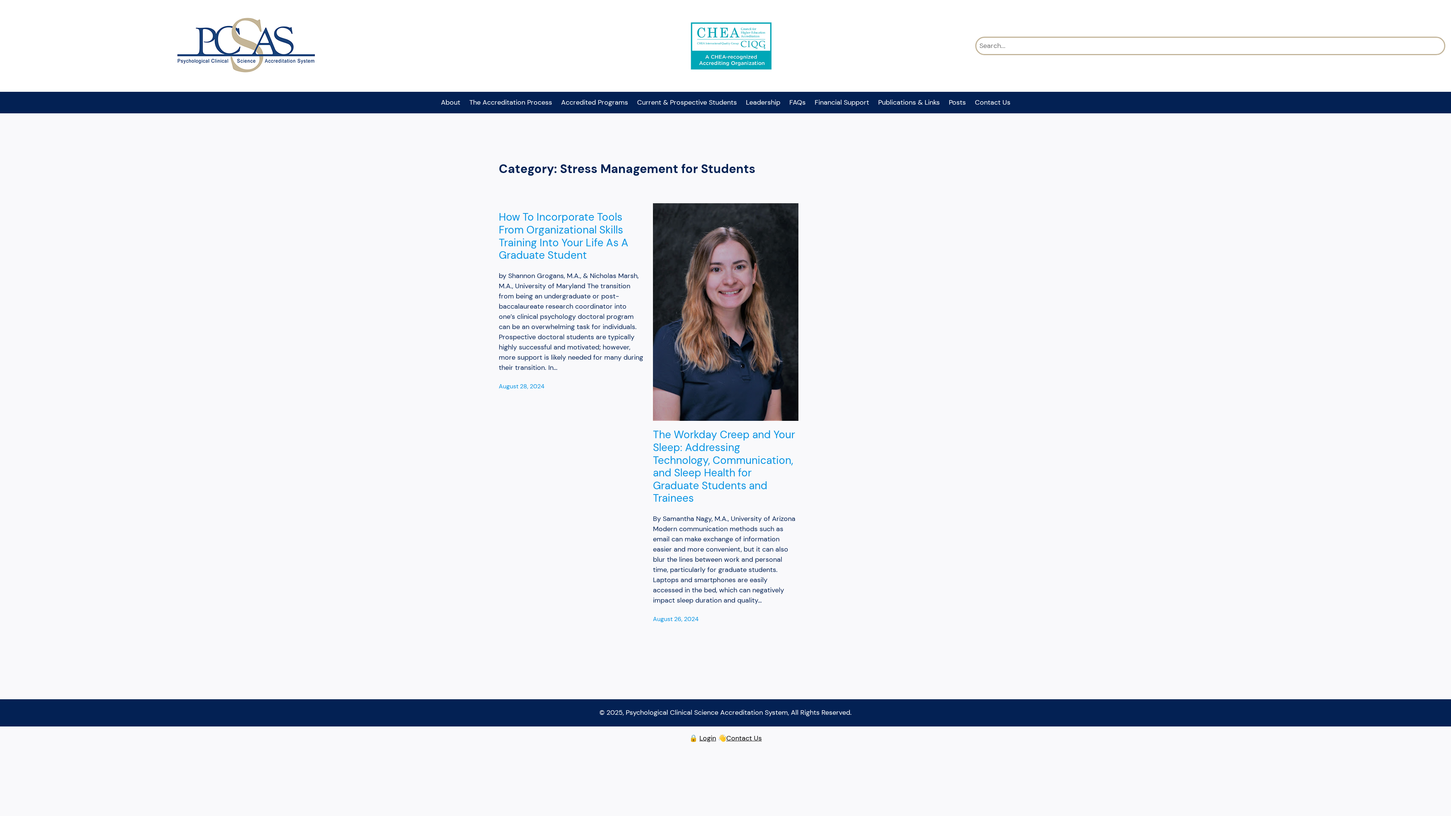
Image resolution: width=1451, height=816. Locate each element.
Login (707, 738)
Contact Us (744, 738)
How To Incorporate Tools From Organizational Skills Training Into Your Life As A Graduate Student (563, 236)
